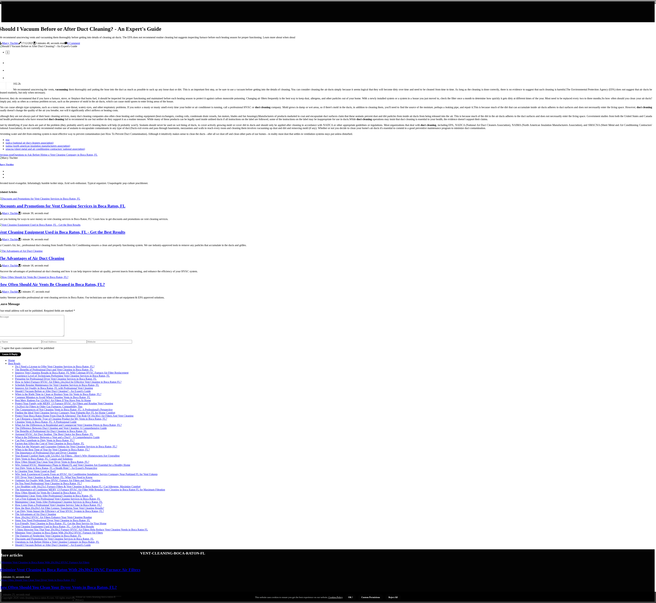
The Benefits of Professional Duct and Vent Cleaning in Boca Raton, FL (54, 369)
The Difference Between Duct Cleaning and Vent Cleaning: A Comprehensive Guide (61, 428)
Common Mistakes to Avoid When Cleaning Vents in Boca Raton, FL (52, 397)
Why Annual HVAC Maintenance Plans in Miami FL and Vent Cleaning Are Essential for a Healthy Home (72, 465)
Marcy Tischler (10, 43)
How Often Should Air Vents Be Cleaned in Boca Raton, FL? (48, 492)
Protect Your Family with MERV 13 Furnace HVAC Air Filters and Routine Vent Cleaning (64, 403)
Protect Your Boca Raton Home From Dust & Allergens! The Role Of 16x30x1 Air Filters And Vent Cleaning (74, 415)
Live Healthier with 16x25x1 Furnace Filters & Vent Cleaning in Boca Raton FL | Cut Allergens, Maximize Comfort (77, 486)
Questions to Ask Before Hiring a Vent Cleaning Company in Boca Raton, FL (57, 541)
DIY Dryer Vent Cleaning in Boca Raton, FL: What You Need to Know (54, 477)
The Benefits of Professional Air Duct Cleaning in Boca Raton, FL (51, 431)
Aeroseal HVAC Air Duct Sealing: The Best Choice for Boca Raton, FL (54, 434)
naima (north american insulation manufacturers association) (38, 145)
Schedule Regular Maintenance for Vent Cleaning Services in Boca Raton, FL (57, 385)
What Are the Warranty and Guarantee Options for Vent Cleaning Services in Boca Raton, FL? (66, 446)
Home (11, 360)
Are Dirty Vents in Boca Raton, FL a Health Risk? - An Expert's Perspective (56, 468)
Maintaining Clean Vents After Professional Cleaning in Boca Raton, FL (54, 495)
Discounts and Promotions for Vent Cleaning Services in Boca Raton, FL (54, 538)
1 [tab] (7, 52)
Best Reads (14, 363)
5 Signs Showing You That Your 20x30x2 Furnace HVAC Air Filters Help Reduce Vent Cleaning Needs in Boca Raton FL (81, 529)
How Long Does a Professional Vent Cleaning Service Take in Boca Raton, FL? (58, 505)
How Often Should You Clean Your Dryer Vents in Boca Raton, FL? (52, 461)
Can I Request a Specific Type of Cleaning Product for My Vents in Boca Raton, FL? (61, 418)
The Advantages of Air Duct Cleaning (35, 514)
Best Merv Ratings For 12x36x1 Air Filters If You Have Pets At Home (53, 400)
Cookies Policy (335, 597)
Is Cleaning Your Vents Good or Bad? (35, 471)
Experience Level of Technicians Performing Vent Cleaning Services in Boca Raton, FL (62, 375)
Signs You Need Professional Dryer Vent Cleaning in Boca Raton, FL (52, 520)
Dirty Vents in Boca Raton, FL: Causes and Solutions (44, 458)
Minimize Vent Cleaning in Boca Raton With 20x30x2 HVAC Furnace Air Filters (59, 532)
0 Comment (73, 43)
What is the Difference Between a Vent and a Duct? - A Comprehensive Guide (57, 437)
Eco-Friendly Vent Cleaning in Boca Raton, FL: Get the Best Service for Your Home (60, 523)
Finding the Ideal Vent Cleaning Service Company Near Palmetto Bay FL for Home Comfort (65, 412)
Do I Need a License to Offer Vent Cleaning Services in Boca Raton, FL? (54, 366)
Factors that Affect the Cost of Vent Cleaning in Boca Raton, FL (49, 443)
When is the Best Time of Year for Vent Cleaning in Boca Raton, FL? (52, 449)
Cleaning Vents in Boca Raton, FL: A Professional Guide (46, 421)
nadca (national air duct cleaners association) (29, 142)
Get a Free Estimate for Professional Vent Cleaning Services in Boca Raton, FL (57, 498)
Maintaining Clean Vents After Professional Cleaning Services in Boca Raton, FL (59, 501)
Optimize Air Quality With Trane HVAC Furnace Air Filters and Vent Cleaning (57, 480)
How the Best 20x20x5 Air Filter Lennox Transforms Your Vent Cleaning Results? (59, 508)
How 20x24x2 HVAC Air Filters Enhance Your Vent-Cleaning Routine (53, 517)
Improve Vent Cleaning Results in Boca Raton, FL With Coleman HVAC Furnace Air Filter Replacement (71, 372)
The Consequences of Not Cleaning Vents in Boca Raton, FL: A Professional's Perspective (64, 409)
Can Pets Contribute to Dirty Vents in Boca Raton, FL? (44, 440)
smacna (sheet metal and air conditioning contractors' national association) (45, 149)
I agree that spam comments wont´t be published (28, 348)
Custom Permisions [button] (370, 597)
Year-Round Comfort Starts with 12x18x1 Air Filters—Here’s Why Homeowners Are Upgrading (67, 455)
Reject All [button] (393, 597)
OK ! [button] (350, 597)
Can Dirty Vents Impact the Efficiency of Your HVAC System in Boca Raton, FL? (59, 511)
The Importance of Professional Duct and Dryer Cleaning (46, 452)
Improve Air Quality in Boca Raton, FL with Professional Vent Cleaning (54, 388)
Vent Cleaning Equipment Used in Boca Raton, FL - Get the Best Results (54, 526)
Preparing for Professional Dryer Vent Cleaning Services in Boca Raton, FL (56, 378)
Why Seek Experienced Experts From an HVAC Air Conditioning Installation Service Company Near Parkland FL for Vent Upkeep (86, 474)
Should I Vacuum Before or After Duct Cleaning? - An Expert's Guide (53, 391)
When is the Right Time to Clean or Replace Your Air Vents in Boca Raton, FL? (58, 394)
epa (7, 139)
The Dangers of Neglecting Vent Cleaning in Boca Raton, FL (48, 535)
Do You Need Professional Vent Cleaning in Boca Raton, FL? (48, 483)
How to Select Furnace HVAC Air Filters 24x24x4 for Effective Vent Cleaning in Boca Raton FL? (68, 381)
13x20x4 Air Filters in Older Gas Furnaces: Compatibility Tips (48, 406)
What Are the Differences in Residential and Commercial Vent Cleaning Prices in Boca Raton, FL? (68, 425)
